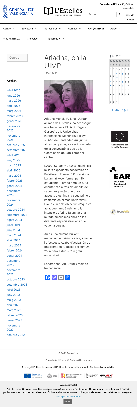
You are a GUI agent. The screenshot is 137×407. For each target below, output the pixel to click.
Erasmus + (54, 38)
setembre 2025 (17, 150)
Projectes (32, 38)
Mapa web (83, 367)
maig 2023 (14, 300)
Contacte (95, 367)
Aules (113, 28)
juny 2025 (13, 160)
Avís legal (27, 367)
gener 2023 (14, 320)
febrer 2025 (15, 180)
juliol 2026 (14, 90)
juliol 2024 (14, 225)
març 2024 (14, 245)
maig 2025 (14, 165)
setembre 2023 (17, 284)
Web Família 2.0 (11, 38)
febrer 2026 (15, 116)
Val (127, 15)
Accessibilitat (108, 367)
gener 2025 (14, 186)
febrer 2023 (15, 315)
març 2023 (14, 310)
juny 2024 (13, 230)
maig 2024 (14, 235)
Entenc (67, 401)
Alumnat (72, 28)
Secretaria (27, 28)
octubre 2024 (16, 209)
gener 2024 (14, 255)
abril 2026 (13, 105)
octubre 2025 (16, 145)
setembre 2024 (17, 214)
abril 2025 (13, 170)
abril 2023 (13, 305)
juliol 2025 (13, 155)
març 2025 (14, 175)
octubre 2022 (16, 335)
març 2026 (14, 111)
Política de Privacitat (44, 367)
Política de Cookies (66, 367)
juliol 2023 (14, 289)
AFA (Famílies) (96, 28)
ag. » (125, 110)
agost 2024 (14, 219)
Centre (7, 28)
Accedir (130, 19)
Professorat (50, 28)
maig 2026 (14, 100)
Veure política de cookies (68, 396)
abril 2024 (13, 240)
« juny (115, 110)
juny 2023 (13, 295)
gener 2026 (14, 121)
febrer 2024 (15, 250)
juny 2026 (13, 95)
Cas (132, 15)
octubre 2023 (16, 279)
